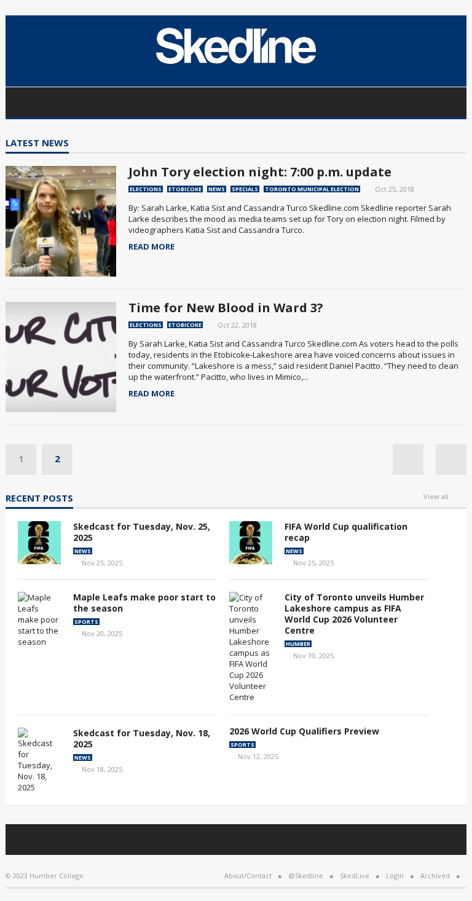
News (216, 189)
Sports (86, 621)
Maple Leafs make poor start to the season (144, 602)
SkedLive (354, 875)
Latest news (37, 143)
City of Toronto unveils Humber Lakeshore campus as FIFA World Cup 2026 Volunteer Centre (354, 613)
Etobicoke (185, 189)
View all (436, 497)
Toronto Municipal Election (312, 189)
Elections (146, 189)
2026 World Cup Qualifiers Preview (304, 731)
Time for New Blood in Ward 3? (225, 307)
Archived (435, 875)
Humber (298, 643)
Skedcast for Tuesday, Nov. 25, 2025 (141, 532)
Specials (245, 189)
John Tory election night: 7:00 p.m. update (259, 171)
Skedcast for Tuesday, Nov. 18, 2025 (141, 738)
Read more (151, 247)
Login (395, 875)
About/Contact (248, 875)
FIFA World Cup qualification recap (346, 532)
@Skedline (305, 875)
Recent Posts (39, 499)
